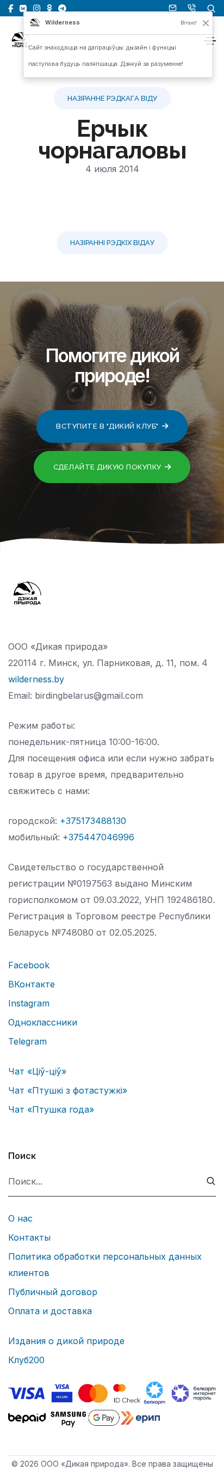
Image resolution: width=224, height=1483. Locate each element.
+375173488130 (93, 820)
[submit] (211, 1182)
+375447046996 (98, 837)
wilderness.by (36, 679)
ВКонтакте (31, 984)
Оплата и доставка (50, 1310)
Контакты (29, 1237)
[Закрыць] (206, 23)
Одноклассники (42, 1022)
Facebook (28, 965)
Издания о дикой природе (66, 1340)
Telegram (27, 1041)
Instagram (28, 1003)
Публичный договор (52, 1291)
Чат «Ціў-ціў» (37, 1071)
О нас (20, 1218)
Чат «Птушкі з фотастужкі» (67, 1090)
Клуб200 (26, 1359)
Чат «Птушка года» (51, 1109)
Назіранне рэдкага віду (112, 98)
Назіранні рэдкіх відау (112, 243)
